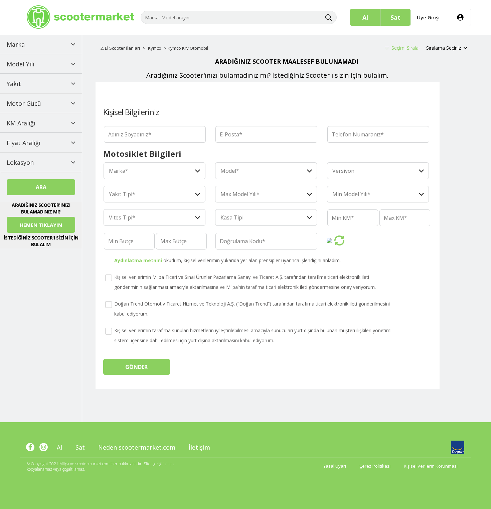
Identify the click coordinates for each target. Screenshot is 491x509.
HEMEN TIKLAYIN (41, 224)
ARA (41, 187)
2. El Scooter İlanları (120, 48)
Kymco (154, 48)
